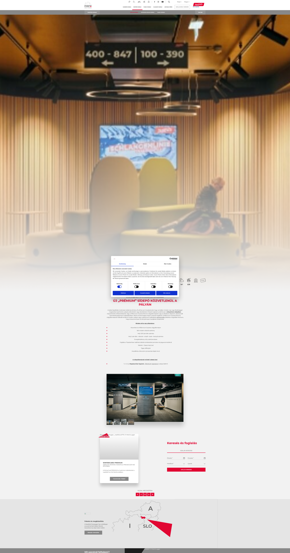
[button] (137, 494)
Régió (179, 2)
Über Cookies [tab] (167, 263)
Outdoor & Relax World (147, 12)
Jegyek (200, 12)
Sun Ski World (134, 12)
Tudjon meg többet (119, 479)
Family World (161, 12)
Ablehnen (123, 293)
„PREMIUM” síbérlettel (151, 364)
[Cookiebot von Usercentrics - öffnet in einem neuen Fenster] (170, 259)
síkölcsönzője (161, 317)
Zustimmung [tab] (122, 263)
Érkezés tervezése (93, 532)
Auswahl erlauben (145, 293)
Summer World (127, 7)
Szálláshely (182, 7)
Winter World (137, 7)
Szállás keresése (186, 469)
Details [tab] (145, 263)
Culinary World (157, 7)
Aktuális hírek (168, 7)
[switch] (136, 287)
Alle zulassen (166, 293)
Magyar (186, 2)
